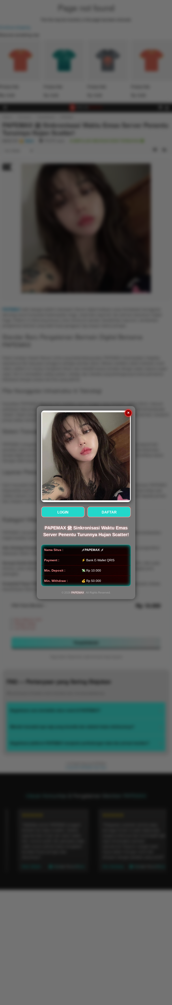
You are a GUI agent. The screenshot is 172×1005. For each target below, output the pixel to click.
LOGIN (63, 512)
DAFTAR (109, 512)
